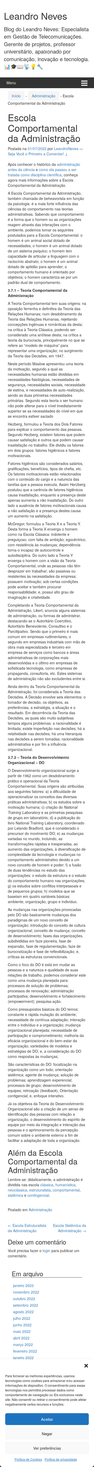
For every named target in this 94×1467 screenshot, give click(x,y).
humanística (65, 1184)
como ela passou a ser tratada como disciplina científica (42, 172)
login (46, 1250)
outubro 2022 (24, 1298)
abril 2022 (21, 1338)
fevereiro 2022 (25, 1351)
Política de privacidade (61, 1459)
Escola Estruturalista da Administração (27, 1228)
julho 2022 (21, 1318)
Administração (43, 95)
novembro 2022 (26, 1292)
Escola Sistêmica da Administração (69, 1228)
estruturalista (40, 1190)
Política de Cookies (28, 1459)
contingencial (38, 1195)
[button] (86, 1365)
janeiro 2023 (23, 1285)
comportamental (66, 1190)
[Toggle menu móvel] (84, 82)
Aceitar (47, 1419)
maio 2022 (22, 1331)
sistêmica (15, 1195)
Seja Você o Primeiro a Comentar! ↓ (38, 153)
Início (16, 95)
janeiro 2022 (23, 1357)
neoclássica (17, 1190)
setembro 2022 (25, 1305)
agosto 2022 (23, 1311)
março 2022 (23, 1344)
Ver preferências (47, 1448)
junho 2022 (22, 1324)
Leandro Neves (35, 15)
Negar (47, 1433)
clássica (46, 1184)
